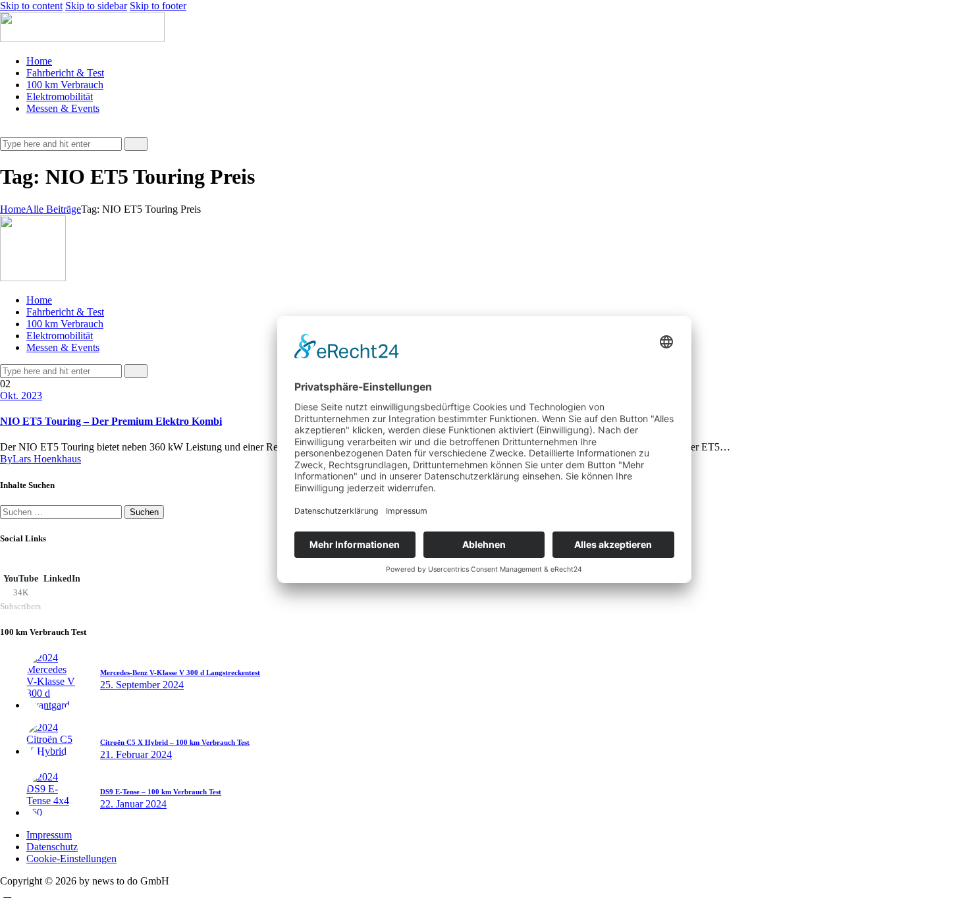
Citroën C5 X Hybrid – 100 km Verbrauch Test (175, 742)
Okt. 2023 (21, 395)
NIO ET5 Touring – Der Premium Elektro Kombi (111, 421)
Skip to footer (158, 5)
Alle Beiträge (53, 209)
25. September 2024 (142, 684)
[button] (7, 130)
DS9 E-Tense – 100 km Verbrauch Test (160, 792)
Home (13, 209)
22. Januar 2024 (133, 803)
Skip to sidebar (96, 5)
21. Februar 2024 (136, 754)
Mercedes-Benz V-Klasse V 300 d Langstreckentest (180, 672)
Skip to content (31, 5)
